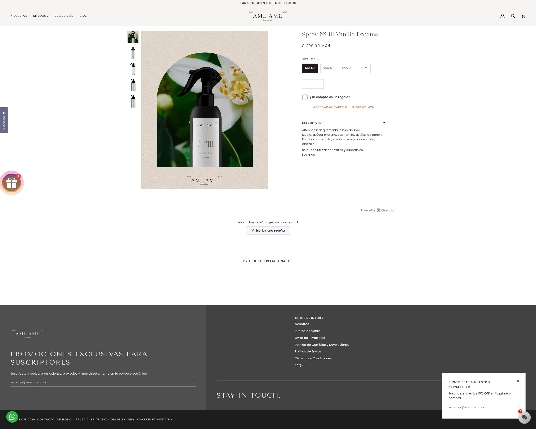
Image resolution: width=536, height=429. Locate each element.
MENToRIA (164, 419)
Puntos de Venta (307, 331)
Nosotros (302, 324)
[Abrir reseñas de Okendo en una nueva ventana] (377, 210)
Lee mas (308, 154)
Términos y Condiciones (313, 358)
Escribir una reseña (272, 231)
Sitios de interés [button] (309, 318)
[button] (20, 16)
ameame (20, 419)
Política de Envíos (308, 351)
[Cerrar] (520, 379)
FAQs (299, 365)
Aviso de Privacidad (310, 338)
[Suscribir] (515, 406)
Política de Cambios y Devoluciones (322, 345)
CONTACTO (46, 419)
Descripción (313, 123)
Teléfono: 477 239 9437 (75, 419)
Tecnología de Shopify (115, 419)
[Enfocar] (149, 181)
